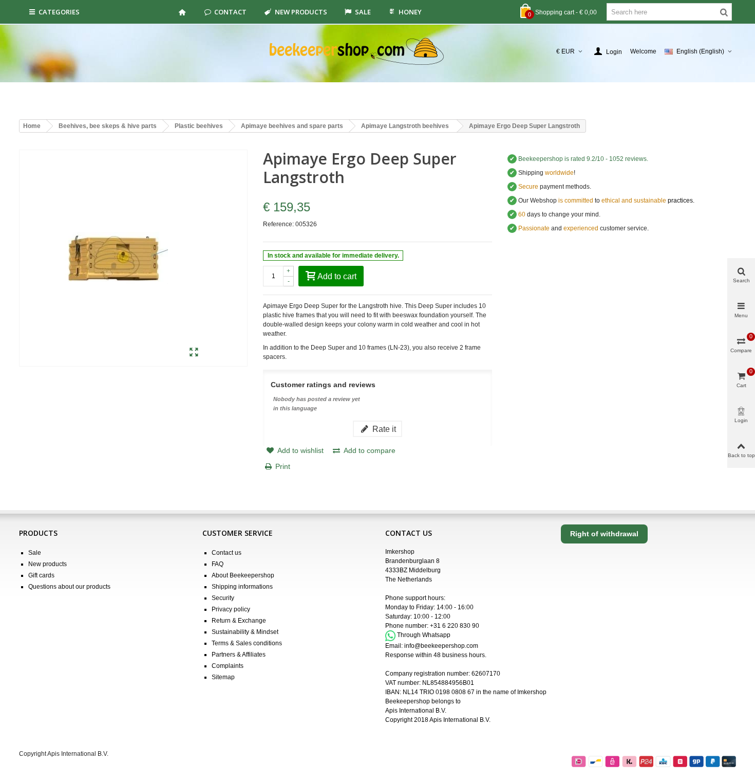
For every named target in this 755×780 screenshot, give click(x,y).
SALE (363, 11)
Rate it (383, 428)
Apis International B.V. (415, 710)
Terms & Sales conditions (247, 643)
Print (282, 466)
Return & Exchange (239, 620)
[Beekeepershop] (377, 51)
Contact (230, 11)
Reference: (278, 224)
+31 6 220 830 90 (454, 625)
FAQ (217, 564)
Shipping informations (242, 586)
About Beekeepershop (243, 575)
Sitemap (223, 677)
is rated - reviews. (583, 158)
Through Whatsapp (423, 635)
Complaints (227, 665)
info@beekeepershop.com (441, 645)
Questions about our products (69, 586)
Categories (59, 11)
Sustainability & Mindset (245, 632)
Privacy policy (231, 609)
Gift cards (41, 575)
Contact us (226, 552)
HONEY (410, 11)
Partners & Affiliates (239, 654)
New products (301, 11)
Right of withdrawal (604, 534)
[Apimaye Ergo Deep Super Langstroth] (193, 352)
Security (223, 598)
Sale (34, 552)
